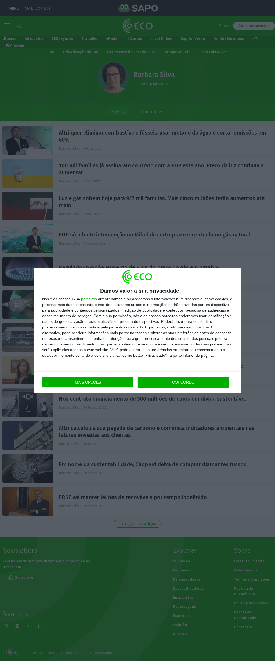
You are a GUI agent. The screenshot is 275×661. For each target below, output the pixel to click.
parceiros (89, 299)
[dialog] (137, 330)
